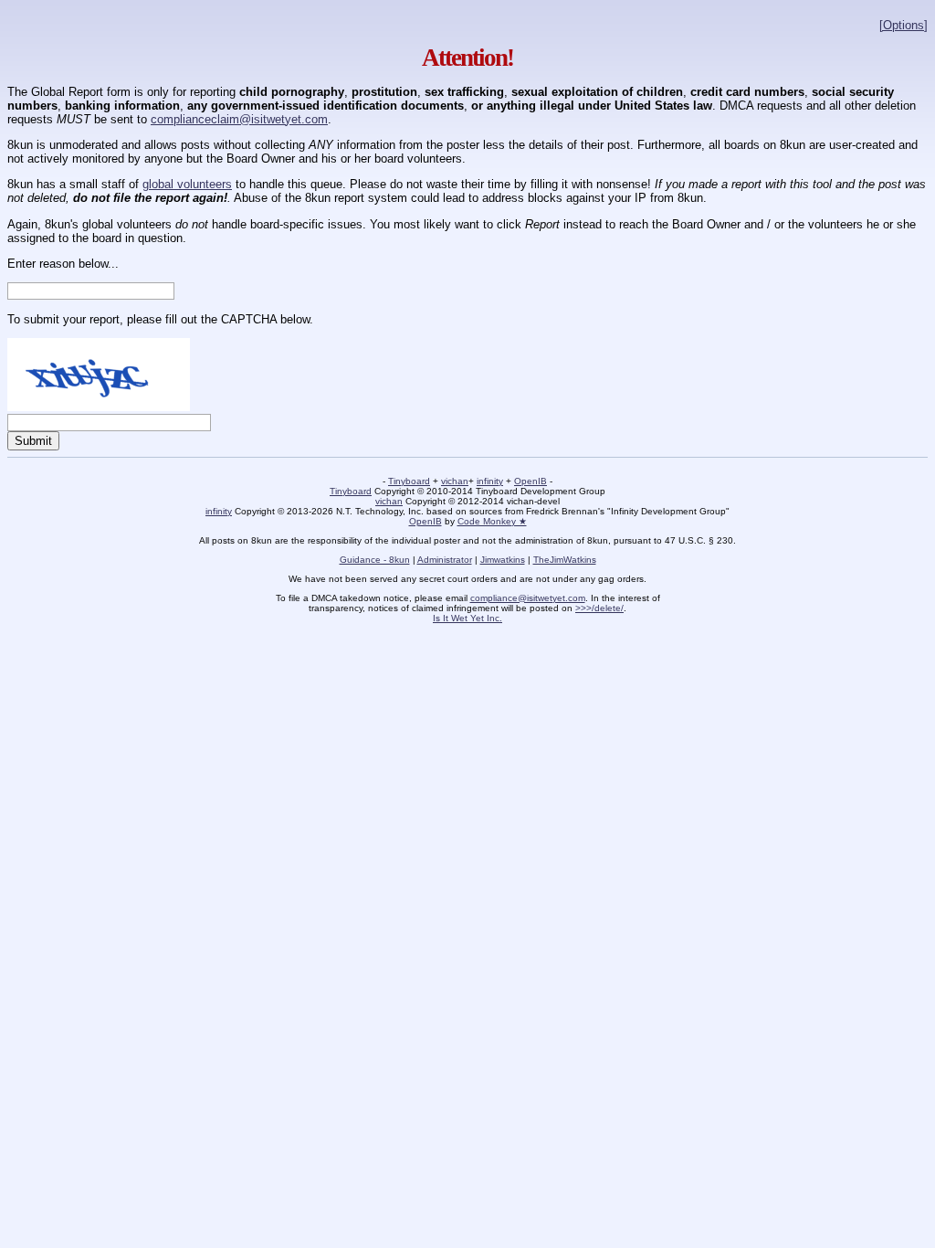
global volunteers (187, 184)
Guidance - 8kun (375, 560)
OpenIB (530, 481)
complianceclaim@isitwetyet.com (239, 119)
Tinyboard (409, 481)
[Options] (903, 25)
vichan (454, 481)
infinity (490, 481)
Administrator (444, 560)
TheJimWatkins (564, 560)
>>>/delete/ (599, 608)
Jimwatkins (502, 560)
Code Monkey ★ (492, 521)
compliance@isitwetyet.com (527, 598)
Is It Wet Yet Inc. (467, 618)
